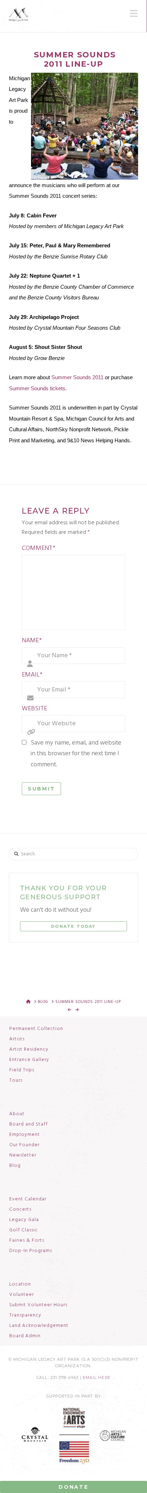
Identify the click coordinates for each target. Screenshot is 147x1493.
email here (97, 1377)
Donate (73, 1487)
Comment (38, 548)
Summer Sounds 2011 (77, 377)
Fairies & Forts (26, 1240)
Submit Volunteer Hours (38, 1305)
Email (32, 675)
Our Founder (24, 1145)
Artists (17, 1039)
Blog (15, 1165)
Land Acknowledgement (39, 1325)
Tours (15, 1080)
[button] (134, 13)
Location (20, 1284)
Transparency (25, 1315)
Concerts (20, 1209)
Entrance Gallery (29, 1060)
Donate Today (73, 926)
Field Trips (21, 1070)
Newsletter (22, 1155)
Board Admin (25, 1336)
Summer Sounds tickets (37, 388)
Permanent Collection (36, 1029)
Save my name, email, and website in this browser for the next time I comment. (76, 754)
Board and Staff (28, 1124)
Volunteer (21, 1294)
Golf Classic (23, 1230)
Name (32, 640)
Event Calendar (27, 1199)
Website (34, 709)
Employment (24, 1134)
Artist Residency (29, 1049)
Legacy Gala (24, 1220)
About (17, 1114)
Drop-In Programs (30, 1251)
